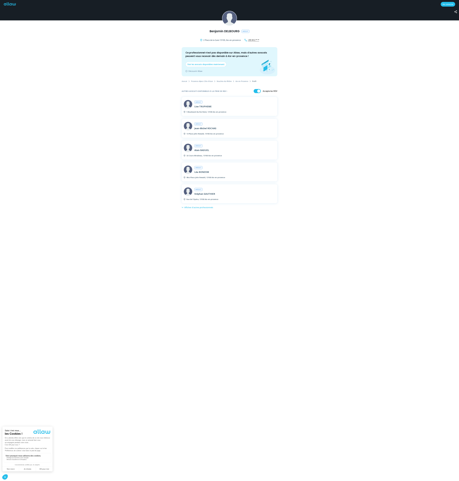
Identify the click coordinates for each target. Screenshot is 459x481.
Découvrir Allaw (195, 71)
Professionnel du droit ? (427, 4)
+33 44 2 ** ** (253, 40)
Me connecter (448, 4)
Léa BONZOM (201, 172)
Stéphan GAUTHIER (204, 193)
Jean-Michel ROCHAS (205, 128)
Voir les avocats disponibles (205, 64)
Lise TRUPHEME (203, 106)
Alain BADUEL (201, 150)
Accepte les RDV (270, 91)
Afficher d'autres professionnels (198, 207)
